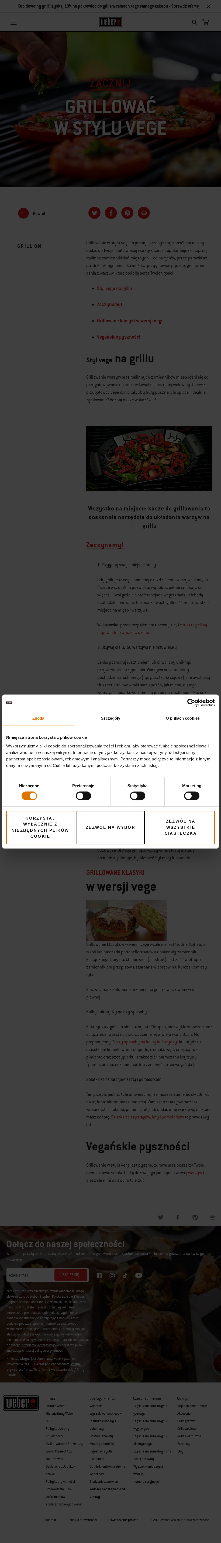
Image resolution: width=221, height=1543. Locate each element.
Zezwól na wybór (110, 827)
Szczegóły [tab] (110, 718)
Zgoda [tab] (38, 718)
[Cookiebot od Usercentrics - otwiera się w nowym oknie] (191, 703)
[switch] (83, 795)
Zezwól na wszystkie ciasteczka (181, 827)
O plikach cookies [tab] (183, 718)
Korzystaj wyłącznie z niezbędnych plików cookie (40, 827)
